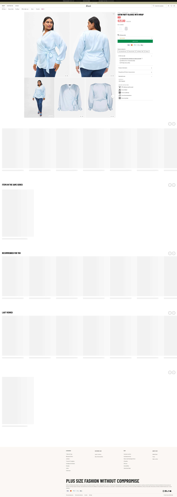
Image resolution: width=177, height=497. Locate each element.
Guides (17, 5)
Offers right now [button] (25, 9)
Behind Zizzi (155, 454)
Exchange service (127, 456)
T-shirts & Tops (69, 454)
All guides (126, 461)
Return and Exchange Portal (129, 458)
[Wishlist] (114, 14)
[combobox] (159, 6)
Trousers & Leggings (70, 461)
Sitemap (90, 495)
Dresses (67, 465)
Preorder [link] (38, 9)
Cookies (85, 495)
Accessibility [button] (126, 465)
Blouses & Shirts (125, 12)
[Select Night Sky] (126, 29)
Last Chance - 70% (140, 51)
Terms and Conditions (79, 495)
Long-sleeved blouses (122, 51)
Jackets (67, 458)
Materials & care (122, 76)
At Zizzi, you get (122, 55)
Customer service (127, 454)
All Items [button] (4, 9)
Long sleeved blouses (134, 12)
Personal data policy (69, 495)
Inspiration (10, 5)
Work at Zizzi (155, 459)
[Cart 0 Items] (174, 5)
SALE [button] (42, 9)
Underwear (68, 470)
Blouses (147, 51)
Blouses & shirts (131, 51)
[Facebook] (166, 491)
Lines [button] (32, 9)
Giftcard (125, 463)
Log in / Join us (98, 454)
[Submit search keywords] (153, 5)
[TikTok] (168, 491)
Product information (123, 67)
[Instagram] (163, 491)
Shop (3, 5)
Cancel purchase (127, 468)
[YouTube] (170, 491)
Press (154, 456)
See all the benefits (99, 456)
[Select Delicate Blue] (120, 29)
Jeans (67, 468)
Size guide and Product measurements (127, 72)
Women (119, 12)
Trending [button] (17, 9)
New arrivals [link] (10, 9)
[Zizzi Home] (88, 5)
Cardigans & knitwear (70, 463)
